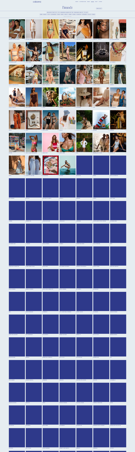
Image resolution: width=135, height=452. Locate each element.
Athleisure (84, 14)
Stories (100, 1)
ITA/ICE (89, 14)
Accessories (53, 14)
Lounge (74, 14)
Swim (41, 14)
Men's (62, 14)
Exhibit (88, 1)
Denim (70, 14)
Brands (92, 1)
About (96, 1)
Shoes (58, 14)
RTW (49, 14)
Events (76, 1)
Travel (93, 14)
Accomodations (82, 1)
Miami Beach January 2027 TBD (67, 12)
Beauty (66, 14)
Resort (45, 14)
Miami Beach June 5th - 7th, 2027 (81, 12)
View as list (99, 8)
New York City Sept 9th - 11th (53, 12)
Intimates (79, 14)
